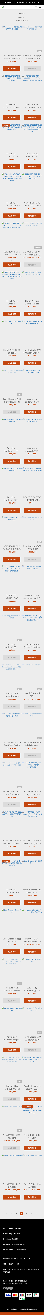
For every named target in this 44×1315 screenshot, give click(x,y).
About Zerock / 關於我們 (12, 1228)
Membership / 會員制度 (11, 1234)
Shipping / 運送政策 (10, 1239)
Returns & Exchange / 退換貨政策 (15, 1244)
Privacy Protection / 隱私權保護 (14, 1250)
